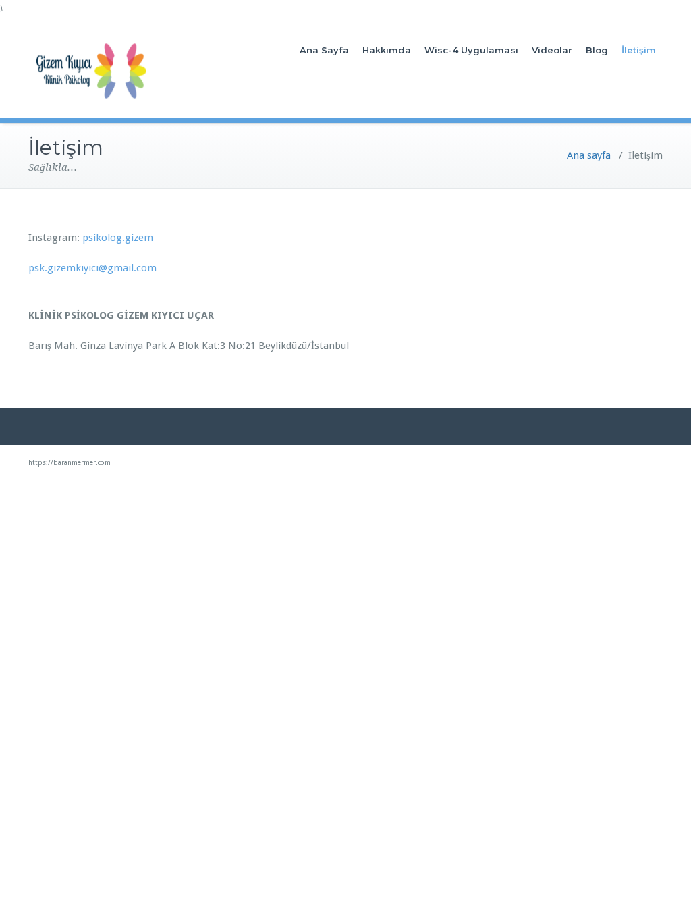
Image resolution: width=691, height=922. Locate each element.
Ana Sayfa (324, 50)
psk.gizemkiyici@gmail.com (92, 268)
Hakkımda (386, 50)
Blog (597, 50)
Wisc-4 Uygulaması (471, 50)
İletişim (638, 50)
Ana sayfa (589, 155)
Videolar (552, 50)
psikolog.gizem (116, 238)
